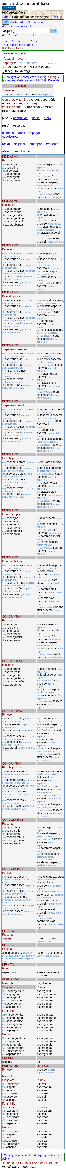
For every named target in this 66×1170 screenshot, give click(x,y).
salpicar (19, 144)
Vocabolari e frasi (14, 53)
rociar (6, 144)
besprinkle (20, 118)
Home (6, 17)
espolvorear (10, 136)
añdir (21, 133)
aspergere (43, 1155)
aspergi (42, 77)
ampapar (35, 144)
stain (47, 118)
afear (5, 151)
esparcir (18, 125)
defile (36, 118)
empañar (52, 144)
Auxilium (56, 17)
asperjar (34, 133)
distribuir (8, 133)
